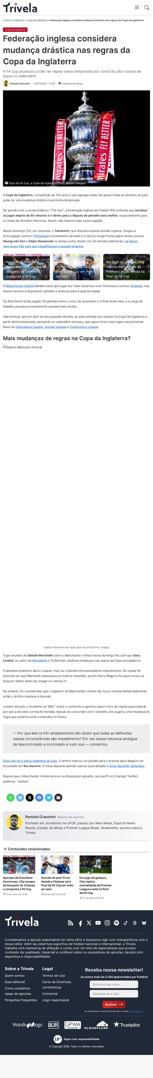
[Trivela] (20, 7)
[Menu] (137, 7)
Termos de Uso (53, 975)
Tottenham (41, 236)
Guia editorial (15, 982)
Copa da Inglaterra (36, 20)
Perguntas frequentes (21, 1000)
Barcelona (39, 660)
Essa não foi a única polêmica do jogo (30, 761)
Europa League (55, 327)
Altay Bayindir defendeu (126, 766)
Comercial (50, 994)
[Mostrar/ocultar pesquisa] (147, 7)
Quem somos (15, 975)
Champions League (29, 327)
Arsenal (136, 286)
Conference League (84, 327)
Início (9, 20)
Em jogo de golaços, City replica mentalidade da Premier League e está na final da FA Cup (95, 885)
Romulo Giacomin (40, 817)
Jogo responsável (55, 1000)
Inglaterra (19, 20)
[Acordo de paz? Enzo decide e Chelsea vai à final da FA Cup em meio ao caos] (57, 864)
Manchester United (20, 286)
